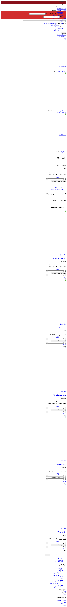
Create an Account (61, 10)
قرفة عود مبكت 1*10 (59, 395)
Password (63, 17)
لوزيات (61, 578)
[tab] (32, 187)
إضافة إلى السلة (62, 181)
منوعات (58, 71)
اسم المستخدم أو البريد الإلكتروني (56, 13)
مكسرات (60, 580)
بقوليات (60, 568)
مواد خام (56, 586)
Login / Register (58, 561)
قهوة (61, 20)
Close (64, 591)
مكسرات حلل (55, 581)
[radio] (52, 173)
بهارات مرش (55, 18)
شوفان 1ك (63, 152)
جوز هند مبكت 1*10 (59, 258)
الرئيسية (63, 71)
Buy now (54, 181)
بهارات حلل (56, 15)
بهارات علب (56, 16)
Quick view (63, 255)
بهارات (61, 570)
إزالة (57, 177)
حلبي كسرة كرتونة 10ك (59, 111)
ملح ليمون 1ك (61, 532)
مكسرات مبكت (54, 583)
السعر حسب (62, 174)
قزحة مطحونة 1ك (60, 464)
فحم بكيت (62, 327)
